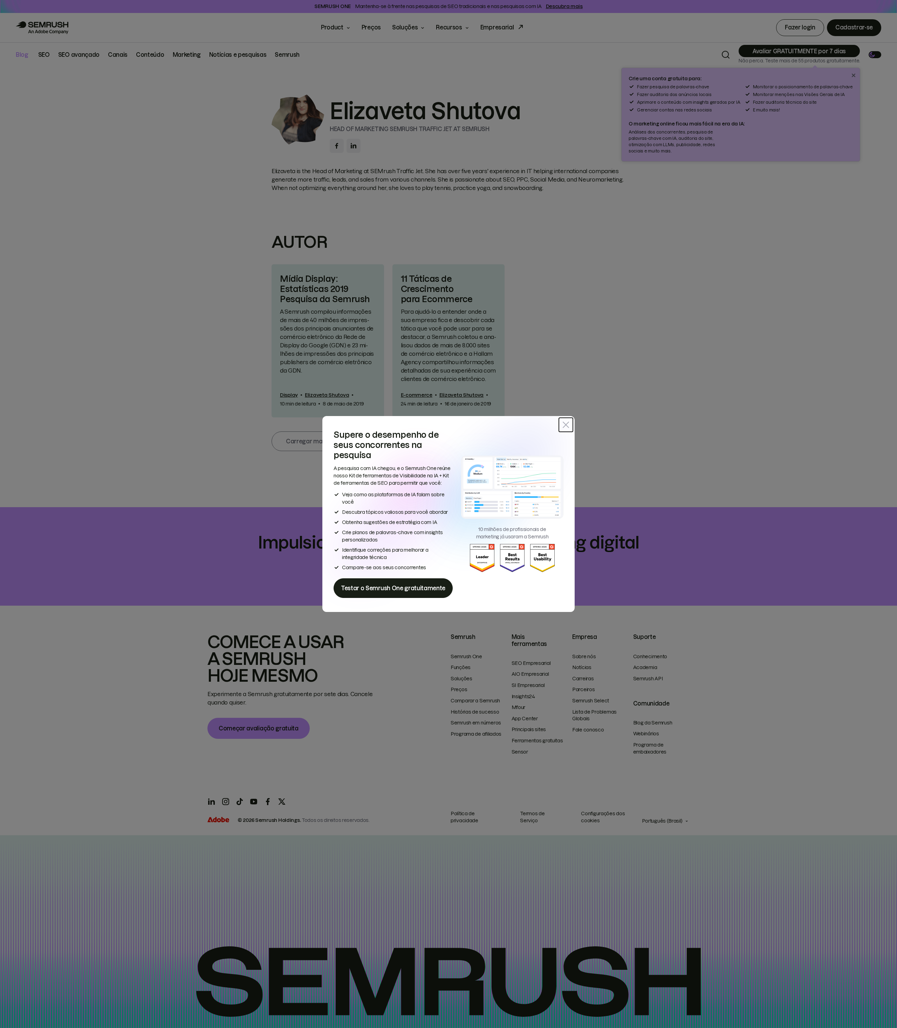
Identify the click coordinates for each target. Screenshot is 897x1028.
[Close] (566, 425)
